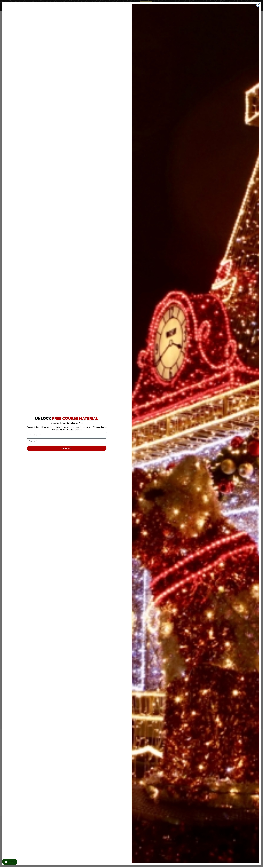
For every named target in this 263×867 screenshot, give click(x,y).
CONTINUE (67, 448)
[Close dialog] (258, 5)
